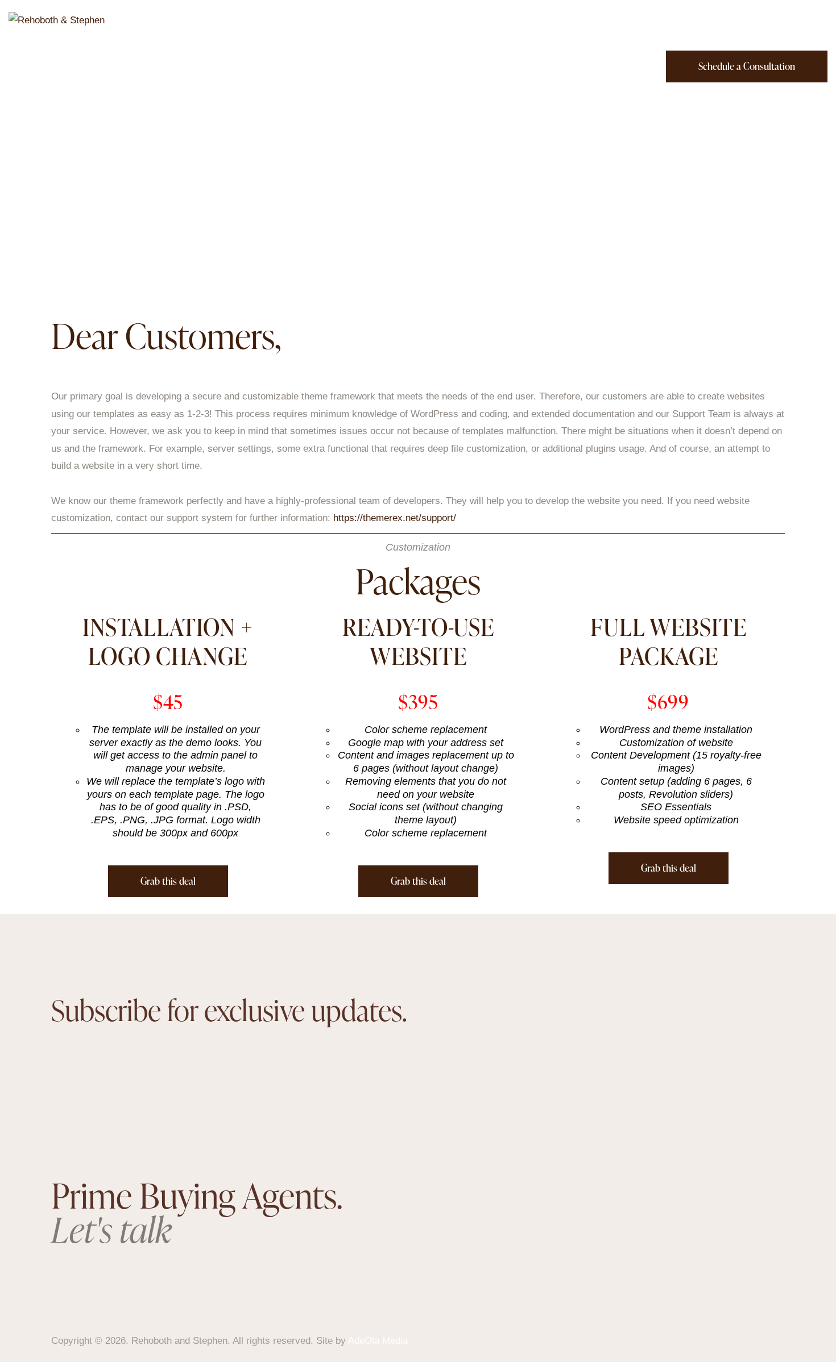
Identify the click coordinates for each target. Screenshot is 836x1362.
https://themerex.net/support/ (394, 518)
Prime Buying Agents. (196, 1212)
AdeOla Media (378, 1340)
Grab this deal (168, 881)
